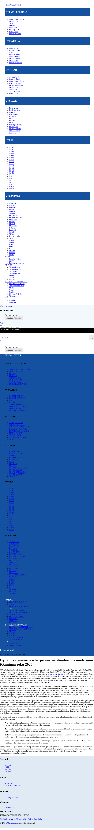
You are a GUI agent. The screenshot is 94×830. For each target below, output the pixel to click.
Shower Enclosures (16, 269)
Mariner (12, 224)
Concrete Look (14, 79)
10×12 (11, 151)
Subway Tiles (14, 30)
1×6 (10, 182)
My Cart (8, 769)
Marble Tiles (13, 61)
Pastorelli (12, 230)
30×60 (11, 184)
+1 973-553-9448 (12, 329)
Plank (11, 122)
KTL (11, 249)
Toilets (11, 277)
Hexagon (12, 116)
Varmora (12, 238)
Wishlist (7, 767)
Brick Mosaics (14, 110)
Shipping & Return (11, 798)
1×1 (10, 176)
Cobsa (11, 242)
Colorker (12, 213)
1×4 (10, 180)
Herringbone (13, 114)
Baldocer (12, 207)
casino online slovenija (56, 674)
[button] (2, 323)
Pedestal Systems (15, 259)
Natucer (12, 228)
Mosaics (12, 25)
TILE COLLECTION (13, 5)
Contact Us (13, 302)
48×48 (11, 189)
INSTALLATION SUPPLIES (16, 282)
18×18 (11, 172)
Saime (11, 255)
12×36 (11, 158)
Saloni (11, 232)
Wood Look (13, 32)
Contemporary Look (16, 19)
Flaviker (12, 222)
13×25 (11, 162)
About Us (12, 300)
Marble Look (14, 21)
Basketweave (14, 108)
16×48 (11, 170)
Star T (11, 261)
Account (8, 765)
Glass (11, 52)
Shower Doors (14, 267)
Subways (12, 133)
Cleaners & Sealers (16, 294)
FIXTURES (9, 265)
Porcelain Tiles (14, 50)
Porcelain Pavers (15, 34)
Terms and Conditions (12, 785)
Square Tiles (13, 127)
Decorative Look (15, 83)
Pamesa (12, 253)
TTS (6, 298)
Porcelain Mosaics (15, 63)
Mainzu (12, 251)
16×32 (11, 168)
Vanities (12, 280)
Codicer (12, 211)
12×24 (11, 153)
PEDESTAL (9, 257)
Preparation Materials (17, 284)
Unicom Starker (15, 236)
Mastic (11, 288)
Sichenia (12, 234)
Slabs (11, 23)
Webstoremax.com (12, 823)
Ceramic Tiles (14, 48)
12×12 (11, 155)
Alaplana (12, 203)
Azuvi (11, 240)
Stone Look (13, 27)
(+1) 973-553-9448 (7, 807)
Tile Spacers (13, 296)
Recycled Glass (14, 54)
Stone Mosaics (14, 56)
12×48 (11, 160)
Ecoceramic (13, 215)
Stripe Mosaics (14, 131)
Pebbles (12, 120)
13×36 (11, 164)
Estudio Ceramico (15, 217)
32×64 (11, 186)
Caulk (11, 292)
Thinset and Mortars (16, 286)
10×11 (11, 149)
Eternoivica (13, 220)
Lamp (11, 118)
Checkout (8, 771)
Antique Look (14, 77)
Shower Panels (14, 273)
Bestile (11, 209)
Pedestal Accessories (16, 263)
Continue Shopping (14, 318)
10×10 (11, 147)
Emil (11, 246)
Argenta (12, 205)
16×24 (11, 166)
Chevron (12, 112)
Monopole (13, 226)
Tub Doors (13, 271)
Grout (11, 290)
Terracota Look (14, 91)
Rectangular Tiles (15, 125)
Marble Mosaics (15, 59)
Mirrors (12, 275)
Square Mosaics (15, 129)
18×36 (11, 174)
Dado (11, 244)
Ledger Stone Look (16, 85)
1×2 (10, 178)
